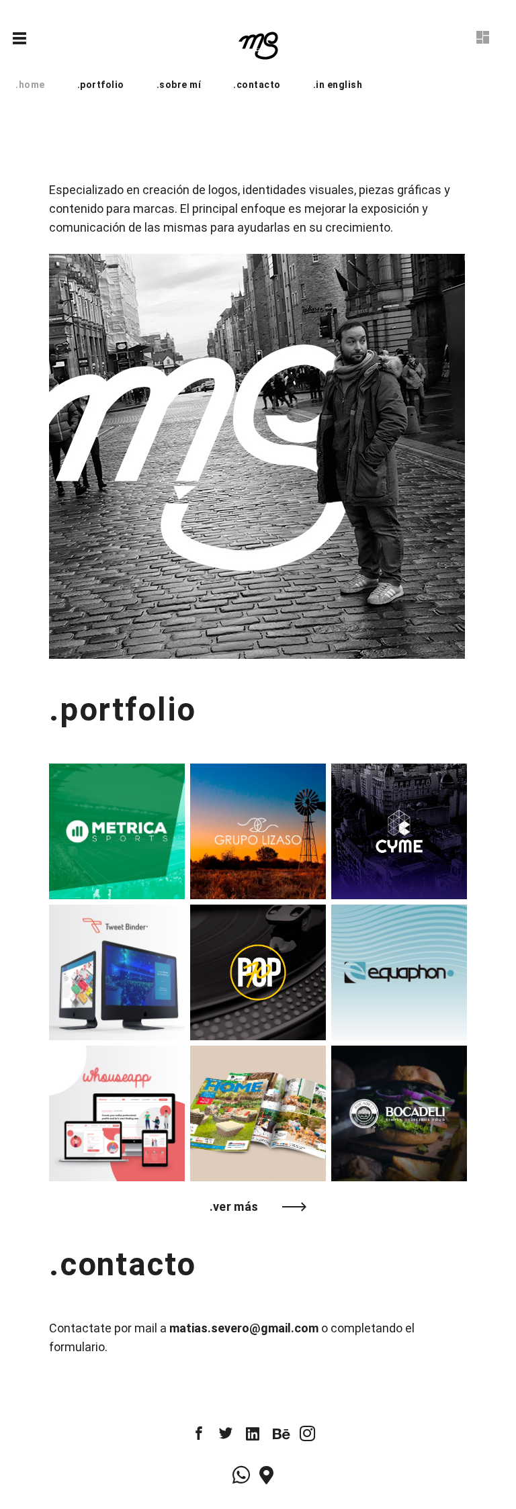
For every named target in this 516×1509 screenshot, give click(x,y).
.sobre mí (179, 84)
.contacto (257, 84)
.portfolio (100, 84)
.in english (338, 84)
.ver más (234, 1206)
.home (30, 84)
